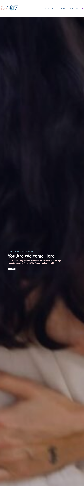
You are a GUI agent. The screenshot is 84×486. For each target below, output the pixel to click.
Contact (70, 8)
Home (46, 8)
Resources (52, 8)
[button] (48, 8)
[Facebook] (80, 8)
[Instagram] (82, 8)
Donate (76, 8)
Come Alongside (61, 8)
